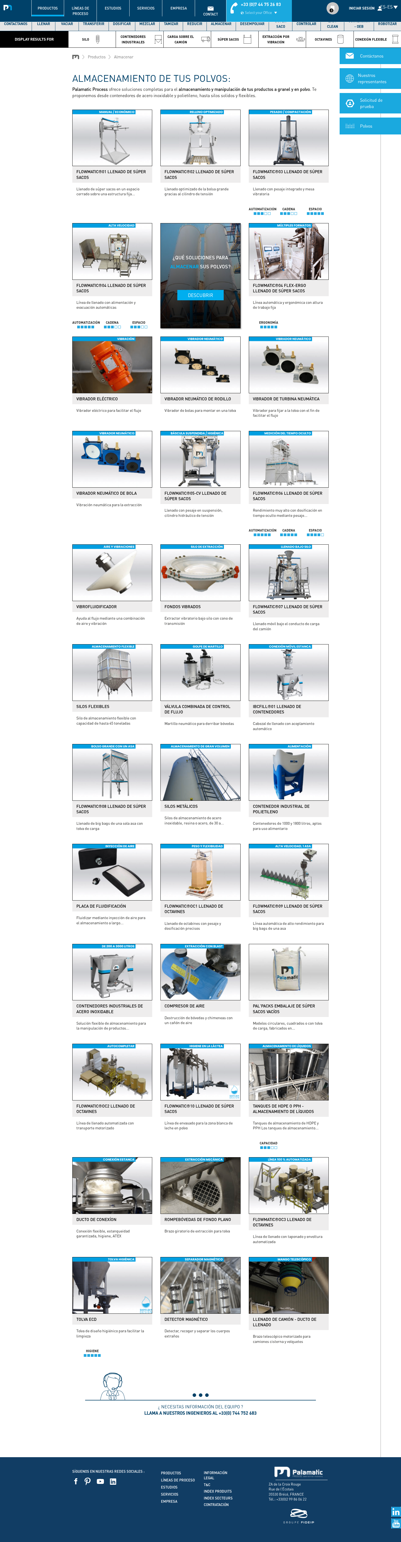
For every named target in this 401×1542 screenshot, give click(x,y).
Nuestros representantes (372, 78)
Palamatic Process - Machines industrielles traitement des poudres (9, 7)
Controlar (306, 24)
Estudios (113, 8)
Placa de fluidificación (101, 906)
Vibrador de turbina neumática (286, 398)
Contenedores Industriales (133, 39)
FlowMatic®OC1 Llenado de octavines (193, 909)
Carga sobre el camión (180, 39)
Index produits (218, 1491)
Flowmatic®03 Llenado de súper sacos (287, 174)
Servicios (146, 8)
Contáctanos (16, 24)
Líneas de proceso (80, 11)
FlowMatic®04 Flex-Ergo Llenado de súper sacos (279, 288)
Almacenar (221, 24)
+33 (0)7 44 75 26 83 (261, 4)
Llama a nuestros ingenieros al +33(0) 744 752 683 (200, 1412)
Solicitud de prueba (371, 103)
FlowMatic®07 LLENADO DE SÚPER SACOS (287, 609)
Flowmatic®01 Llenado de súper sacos (111, 174)
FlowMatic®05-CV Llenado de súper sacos (195, 496)
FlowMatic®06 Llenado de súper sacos (287, 496)
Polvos (366, 126)
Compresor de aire (184, 1005)
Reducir (194, 24)
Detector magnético (186, 1319)
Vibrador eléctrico (97, 398)
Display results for (34, 39)
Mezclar (147, 24)
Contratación (216, 1504)
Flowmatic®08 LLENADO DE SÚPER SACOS (111, 809)
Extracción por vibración (275, 39)
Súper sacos (228, 39)
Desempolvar (252, 24)
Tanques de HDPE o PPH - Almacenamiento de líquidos (283, 1108)
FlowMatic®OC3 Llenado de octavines (282, 1222)
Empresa (178, 8)
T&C (207, 1485)
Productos (48, 8)
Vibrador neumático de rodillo (197, 398)
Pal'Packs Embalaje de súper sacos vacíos (284, 1008)
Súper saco (280, 24)
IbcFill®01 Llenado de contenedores (277, 709)
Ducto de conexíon (96, 1219)
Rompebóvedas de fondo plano (197, 1219)
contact (210, 14)
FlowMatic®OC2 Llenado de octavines (105, 1108)
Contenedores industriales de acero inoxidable (109, 1008)
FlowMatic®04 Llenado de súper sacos (111, 288)
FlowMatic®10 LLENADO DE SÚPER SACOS (199, 1108)
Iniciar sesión (362, 8)
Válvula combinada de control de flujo (197, 709)
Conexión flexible (371, 39)
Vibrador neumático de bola (106, 493)
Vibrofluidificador (96, 606)
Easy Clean (332, 24)
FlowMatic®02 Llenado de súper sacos (199, 174)
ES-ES (386, 7)
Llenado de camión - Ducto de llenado (284, 1322)
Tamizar (171, 24)
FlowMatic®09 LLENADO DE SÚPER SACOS (287, 909)
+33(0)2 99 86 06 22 (291, 1499)
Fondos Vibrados (182, 606)
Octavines (323, 39)
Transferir (93, 24)
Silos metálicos (181, 806)
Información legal (215, 1475)
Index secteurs (218, 1498)
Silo (85, 39)
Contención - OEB (359, 24)
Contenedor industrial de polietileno (281, 809)
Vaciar (67, 24)
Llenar (43, 24)
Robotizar (387, 24)
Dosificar (122, 24)
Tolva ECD (86, 1319)
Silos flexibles (92, 706)
